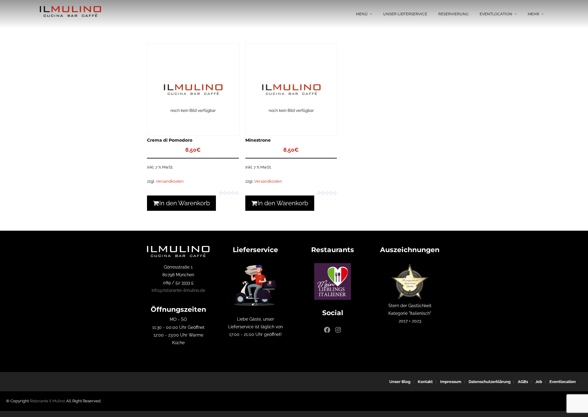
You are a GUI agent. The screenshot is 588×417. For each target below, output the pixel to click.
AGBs (523, 381)
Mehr (533, 14)
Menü (362, 14)
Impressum (450, 381)
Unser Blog (399, 381)
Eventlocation (496, 14)
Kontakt (425, 381)
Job (538, 381)
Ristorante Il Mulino (47, 401)
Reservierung (453, 14)
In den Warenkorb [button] (184, 203)
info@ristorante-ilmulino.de (178, 290)
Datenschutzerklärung (490, 381)
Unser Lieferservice (405, 14)
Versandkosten (170, 181)
